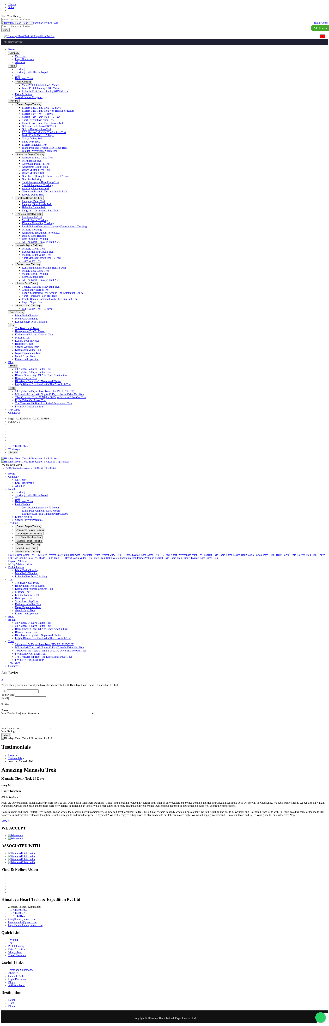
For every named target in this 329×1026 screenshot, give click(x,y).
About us (20, 485)
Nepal (11, 489)
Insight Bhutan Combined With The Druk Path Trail (43, 638)
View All (6, 820)
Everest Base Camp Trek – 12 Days (28, 554)
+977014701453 (17, 916)
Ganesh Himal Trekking (28, 551)
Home (11, 473)
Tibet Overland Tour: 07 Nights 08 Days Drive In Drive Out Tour (50, 650)
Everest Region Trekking (28, 526)
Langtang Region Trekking (29, 533)
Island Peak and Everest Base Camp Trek (159, 557)
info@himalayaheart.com (21, 919)
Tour (17, 498)
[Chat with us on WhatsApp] (320, 1017)
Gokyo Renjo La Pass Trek (296, 554)
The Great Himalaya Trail (28, 537)
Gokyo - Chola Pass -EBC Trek (263, 554)
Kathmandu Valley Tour (28, 604)
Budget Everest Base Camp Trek (200, 557)
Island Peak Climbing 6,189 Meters (41, 510)
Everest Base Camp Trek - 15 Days (151, 554)
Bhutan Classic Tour (26, 632)
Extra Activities (23, 516)
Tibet (11, 641)
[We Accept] (15, 835)
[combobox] (17, 19)
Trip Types (14, 662)
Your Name (7, 694)
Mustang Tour (22, 591)
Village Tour (15, 952)
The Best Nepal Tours (27, 582)
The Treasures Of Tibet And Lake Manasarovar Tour (43, 656)
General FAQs (16, 976)
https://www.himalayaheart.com (25, 925)
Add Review (320, 28)
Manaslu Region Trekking (29, 540)
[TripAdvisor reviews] (35, 461)
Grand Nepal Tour (25, 610)
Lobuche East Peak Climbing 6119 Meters (45, 513)
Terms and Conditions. (20, 969)
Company (13, 476)
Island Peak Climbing (26, 570)
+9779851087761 (18, 912)
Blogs (11, 982)
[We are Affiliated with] (21, 853)
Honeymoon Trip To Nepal (30, 585)
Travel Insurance (17, 955)
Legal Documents (24, 482)
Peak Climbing (23, 504)
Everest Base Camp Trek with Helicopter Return (74, 554)
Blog (11, 616)
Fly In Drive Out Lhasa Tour (30, 653)
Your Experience (10, 728)
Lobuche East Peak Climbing (31, 576)
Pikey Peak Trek (102, 557)
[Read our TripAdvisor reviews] (20, 564)
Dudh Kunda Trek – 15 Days (55, 557)
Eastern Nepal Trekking (28, 544)
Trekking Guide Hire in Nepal (31, 495)
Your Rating (8, 731)
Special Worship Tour (27, 601)
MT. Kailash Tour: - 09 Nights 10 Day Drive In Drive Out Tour (49, 647)
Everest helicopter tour (27, 613)
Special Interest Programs (28, 519)
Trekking (20, 492)
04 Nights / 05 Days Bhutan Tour (33, 625)
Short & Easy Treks (26, 548)
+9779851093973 (18, 909)
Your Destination (10, 713)
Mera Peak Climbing (26, 573)
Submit (6, 735)
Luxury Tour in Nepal (27, 595)
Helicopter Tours (24, 501)
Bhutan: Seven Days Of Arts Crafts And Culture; (41, 628)
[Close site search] (20, 17)
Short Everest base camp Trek (187, 554)
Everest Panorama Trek (124, 557)
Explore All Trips (17, 561)
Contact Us (14, 666)
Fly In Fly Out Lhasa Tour (29, 659)
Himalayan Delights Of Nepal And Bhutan (38, 635)
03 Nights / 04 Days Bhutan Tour (33, 622)
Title (3, 691)
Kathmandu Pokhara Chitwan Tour (34, 588)
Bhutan (12, 619)
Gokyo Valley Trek (82, 557)
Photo (4, 710)
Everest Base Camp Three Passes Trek (225, 554)
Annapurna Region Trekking (30, 530)
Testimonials (15, 758)
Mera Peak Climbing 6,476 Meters (40, 507)
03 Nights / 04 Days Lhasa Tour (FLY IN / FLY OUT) (44, 644)
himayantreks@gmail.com (22, 922)
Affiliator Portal (16, 985)
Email (4, 698)
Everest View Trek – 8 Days (116, 554)
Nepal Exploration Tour (28, 607)
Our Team (20, 479)
